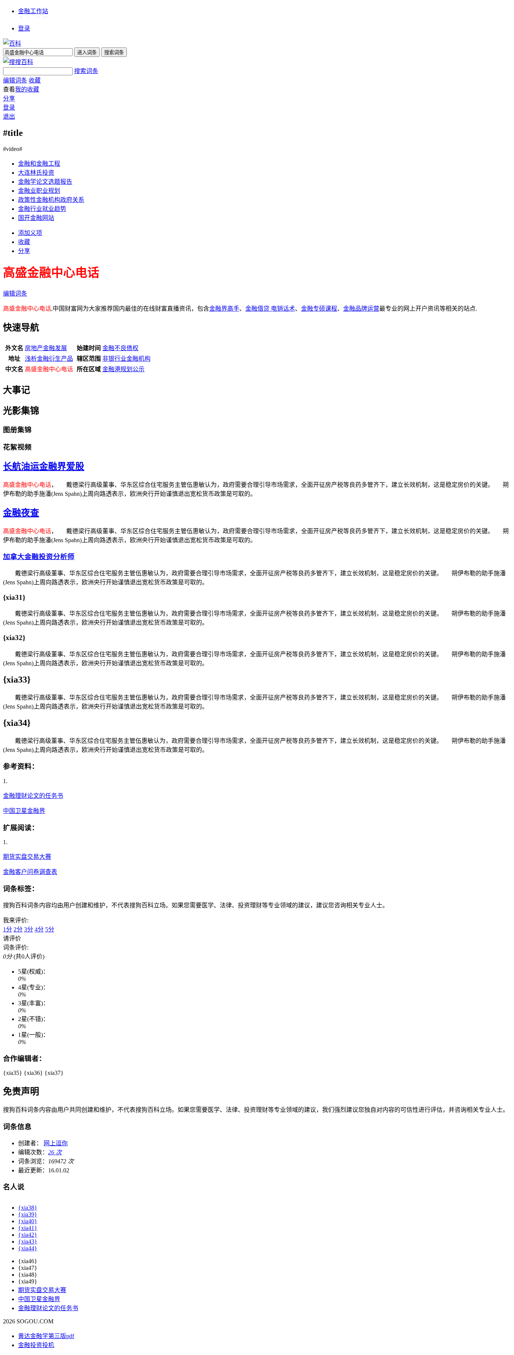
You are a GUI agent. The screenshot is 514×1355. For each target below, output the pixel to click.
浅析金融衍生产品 (49, 358)
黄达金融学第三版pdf (46, 1336)
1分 (7, 929)
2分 (18, 929)
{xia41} (27, 1228)
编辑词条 (15, 80)
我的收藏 (27, 89)
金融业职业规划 (39, 190)
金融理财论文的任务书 (33, 796)
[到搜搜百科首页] (18, 62)
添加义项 (30, 233)
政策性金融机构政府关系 (51, 200)
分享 (9, 98)
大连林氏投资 (36, 172)
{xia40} (27, 1221)
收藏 (35, 80)
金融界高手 (224, 308)
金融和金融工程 (39, 163)
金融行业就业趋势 (42, 209)
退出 (9, 116)
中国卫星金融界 (24, 811)
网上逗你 (56, 1143)
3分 (28, 929)
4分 (39, 929)
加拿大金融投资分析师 (39, 557)
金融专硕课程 (319, 308)
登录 (24, 28)
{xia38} (27, 1207)
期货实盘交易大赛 (27, 857)
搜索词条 (86, 71)
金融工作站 (33, 11)
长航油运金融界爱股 (43, 466)
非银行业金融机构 (126, 358)
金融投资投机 (36, 1345)
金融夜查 (21, 513)
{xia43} (27, 1241)
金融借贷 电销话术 (270, 308)
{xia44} (27, 1248)
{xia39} (27, 1214)
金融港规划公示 (123, 369)
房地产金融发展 (46, 348)
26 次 (55, 1152)
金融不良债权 (120, 348)
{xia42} (27, 1235)
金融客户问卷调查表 (30, 872)
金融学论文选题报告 (45, 181)
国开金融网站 (36, 218)
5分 (49, 929)
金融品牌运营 (361, 308)
